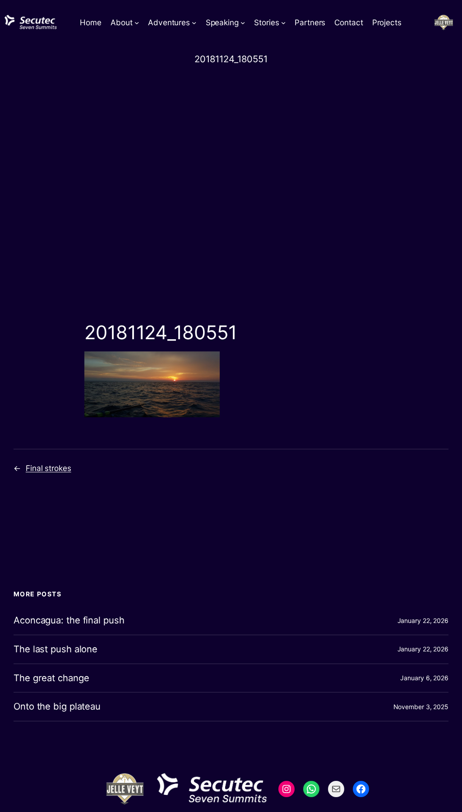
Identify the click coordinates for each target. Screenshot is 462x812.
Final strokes (48, 468)
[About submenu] (136, 22)
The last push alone (55, 649)
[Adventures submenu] (194, 22)
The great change (51, 678)
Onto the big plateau (57, 706)
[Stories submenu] (283, 22)
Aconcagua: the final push (69, 620)
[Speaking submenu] (242, 22)
